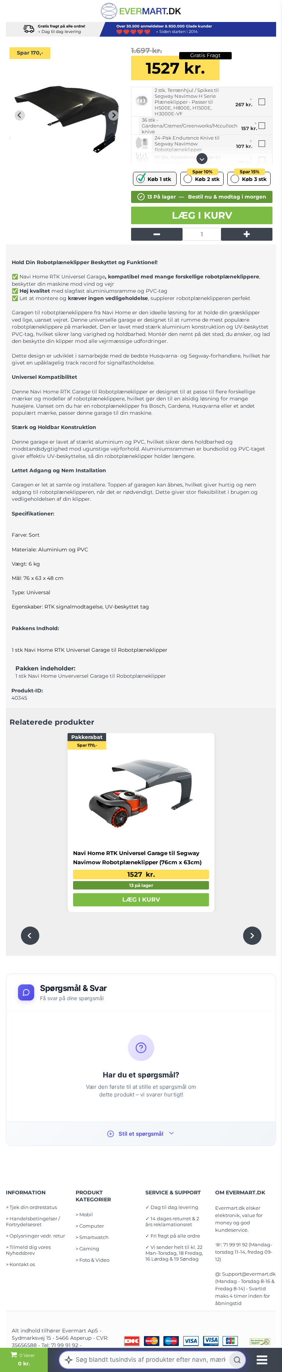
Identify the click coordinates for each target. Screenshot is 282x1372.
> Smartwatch (92, 1237)
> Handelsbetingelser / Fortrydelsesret (33, 1221)
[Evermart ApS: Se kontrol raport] (260, 1341)
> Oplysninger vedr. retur (35, 1236)
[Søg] (237, 1360)
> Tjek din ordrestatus (31, 1207)
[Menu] (262, 1360)
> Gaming (87, 1248)
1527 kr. (141, 874)
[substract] (156, 234)
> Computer (90, 1226)
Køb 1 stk (159, 179)
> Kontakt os (20, 1264)
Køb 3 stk (253, 177)
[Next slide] (113, 115)
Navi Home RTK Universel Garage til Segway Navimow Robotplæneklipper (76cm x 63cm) (137, 858)
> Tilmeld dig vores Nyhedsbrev (28, 1250)
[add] (246, 234)
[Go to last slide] (20, 115)
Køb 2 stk (206, 177)
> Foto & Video (92, 1260)
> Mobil (84, 1214)
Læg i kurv (202, 215)
